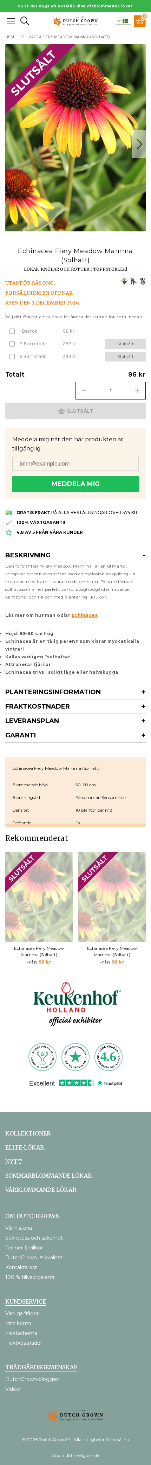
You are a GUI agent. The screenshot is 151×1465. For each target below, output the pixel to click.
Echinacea (85, 615)
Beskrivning (28, 555)
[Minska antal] (84, 390)
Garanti (20, 735)
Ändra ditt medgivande (75, 1455)
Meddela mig (76, 484)
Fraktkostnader (37, 706)
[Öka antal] (137, 390)
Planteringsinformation (53, 692)
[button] (139, 144)
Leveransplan (32, 721)
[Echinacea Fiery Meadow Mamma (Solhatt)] (39, 897)
